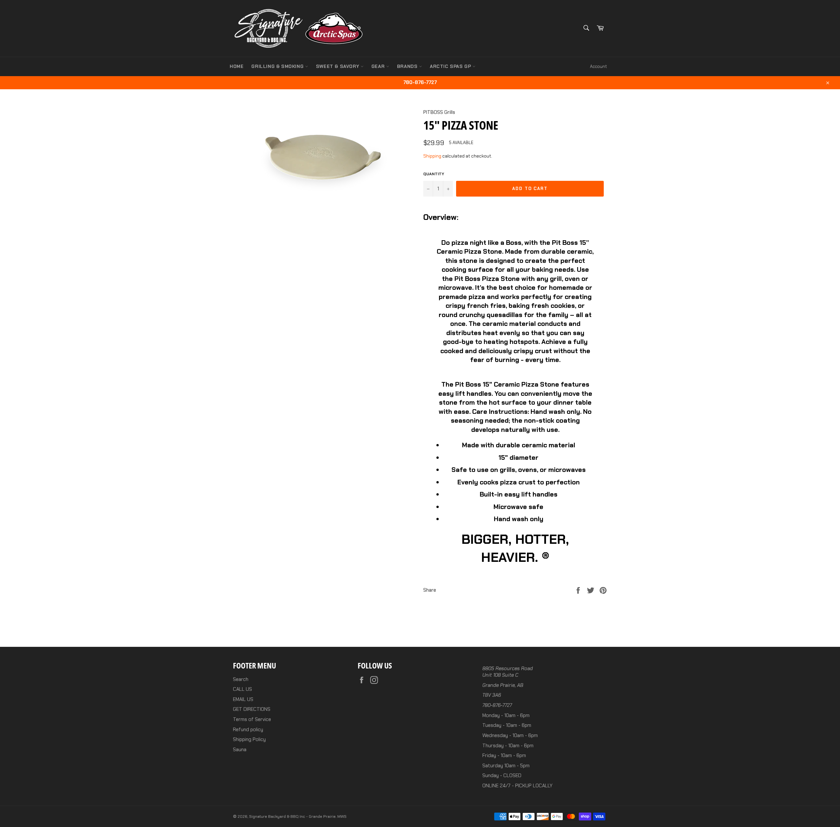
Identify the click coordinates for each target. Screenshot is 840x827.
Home (236, 66)
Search (240, 679)
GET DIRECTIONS (251, 709)
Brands (408, 66)
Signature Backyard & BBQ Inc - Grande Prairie (292, 816)
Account (598, 66)
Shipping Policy (249, 739)
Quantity (433, 174)
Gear (378, 66)
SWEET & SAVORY (338, 66)
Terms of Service (252, 719)
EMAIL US (243, 699)
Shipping (432, 156)
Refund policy (248, 729)
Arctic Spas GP (451, 66)
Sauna (239, 749)
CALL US (242, 689)
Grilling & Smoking (278, 66)
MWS (341, 816)
